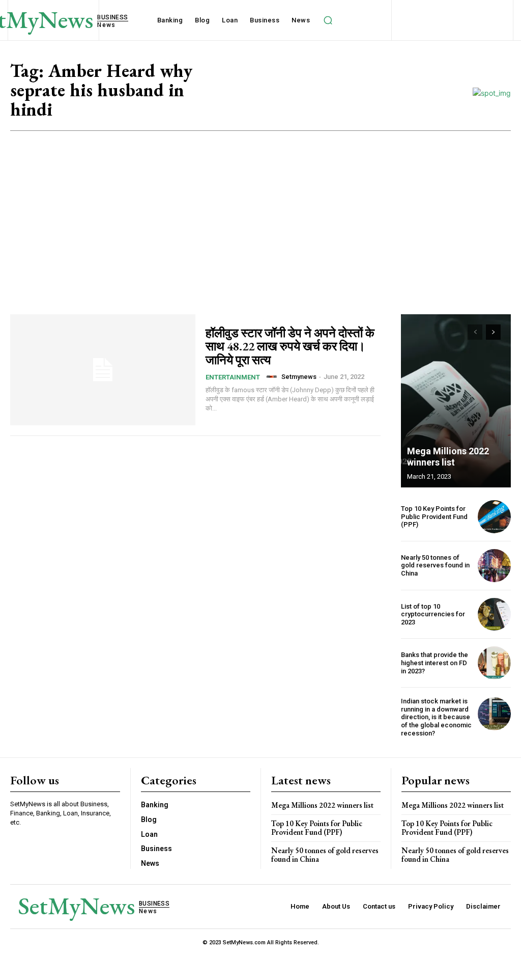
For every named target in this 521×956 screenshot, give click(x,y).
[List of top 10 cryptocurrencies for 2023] (494, 614)
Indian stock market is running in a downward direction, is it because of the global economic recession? (436, 716)
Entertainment (233, 377)
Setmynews (298, 376)
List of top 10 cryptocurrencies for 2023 (433, 614)
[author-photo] (273, 377)
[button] (327, 20)
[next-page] (493, 332)
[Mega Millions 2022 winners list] (456, 400)
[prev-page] (475, 332)
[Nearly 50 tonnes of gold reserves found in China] (494, 565)
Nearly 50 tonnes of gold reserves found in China (435, 565)
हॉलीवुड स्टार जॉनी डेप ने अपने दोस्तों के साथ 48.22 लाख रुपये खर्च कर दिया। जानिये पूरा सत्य (290, 346)
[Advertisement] (260, 207)
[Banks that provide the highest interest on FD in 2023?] (494, 662)
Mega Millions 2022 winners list (448, 457)
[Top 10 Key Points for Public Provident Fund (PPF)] (494, 516)
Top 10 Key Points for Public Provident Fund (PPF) (434, 516)
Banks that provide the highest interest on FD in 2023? (434, 662)
